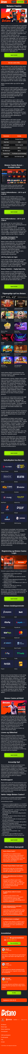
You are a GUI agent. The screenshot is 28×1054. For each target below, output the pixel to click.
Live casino (9, 297)
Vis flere (14, 992)
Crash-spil (15, 297)
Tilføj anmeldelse (14, 943)
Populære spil (3, 297)
